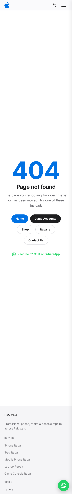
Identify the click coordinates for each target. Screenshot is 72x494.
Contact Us (36, 240)
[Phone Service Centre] (6, 5)
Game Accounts (45, 218)
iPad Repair (11, 452)
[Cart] (54, 5)
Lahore (8, 489)
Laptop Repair (13, 466)
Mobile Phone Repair (17, 459)
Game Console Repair (18, 473)
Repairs (45, 229)
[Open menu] (64, 5)
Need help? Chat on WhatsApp (38, 254)
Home (20, 218)
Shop (25, 229)
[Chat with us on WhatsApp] (63, 485)
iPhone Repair (13, 445)
